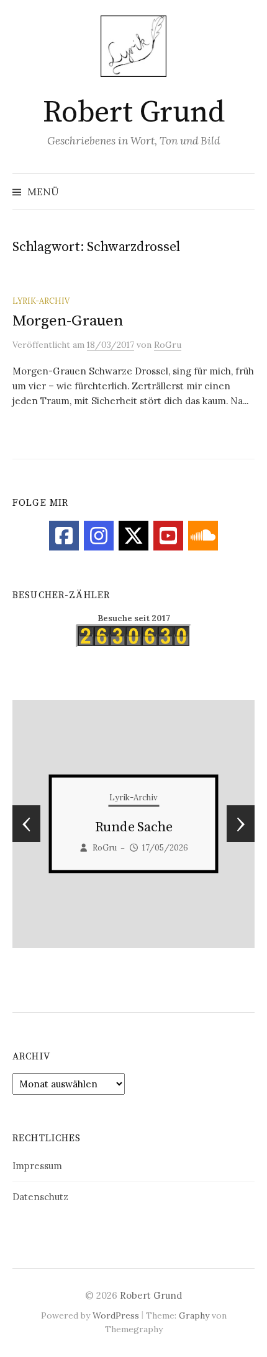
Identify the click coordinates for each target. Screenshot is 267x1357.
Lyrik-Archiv (41, 301)
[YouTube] (168, 535)
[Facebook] (64, 535)
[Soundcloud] (203, 535)
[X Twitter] (133, 535)
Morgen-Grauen (68, 320)
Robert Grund (133, 112)
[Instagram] (99, 535)
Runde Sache (42, 828)
